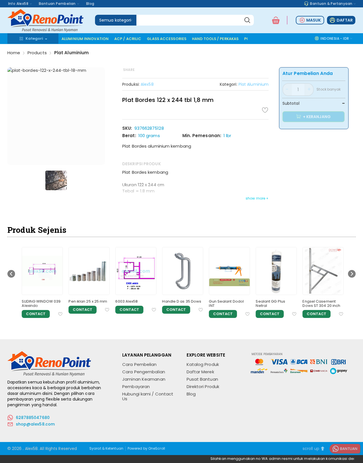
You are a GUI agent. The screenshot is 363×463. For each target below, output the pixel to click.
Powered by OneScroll (146, 448)
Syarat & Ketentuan (106, 448)
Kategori (34, 38)
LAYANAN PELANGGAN (146, 355)
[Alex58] (46, 30)
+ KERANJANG (316, 117)
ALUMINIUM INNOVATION (85, 38)
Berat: (129, 136)
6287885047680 (33, 417)
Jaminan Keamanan (143, 379)
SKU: (127, 128)
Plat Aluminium (71, 53)
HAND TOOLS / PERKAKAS (215, 38)
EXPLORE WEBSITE (206, 355)
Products (37, 53)
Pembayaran (136, 386)
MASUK (313, 20)
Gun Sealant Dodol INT (225, 303)
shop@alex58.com (35, 424)
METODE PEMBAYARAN (267, 354)
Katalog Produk (203, 364)
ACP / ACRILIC (127, 38)
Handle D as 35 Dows (180, 301)
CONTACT (34, 313)
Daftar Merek (200, 372)
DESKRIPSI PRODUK (141, 163)
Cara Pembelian (139, 364)
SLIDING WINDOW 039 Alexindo (39, 303)
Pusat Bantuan (202, 379)
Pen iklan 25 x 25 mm (86, 301)
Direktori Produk (203, 386)
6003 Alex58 (125, 301)
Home (13, 53)
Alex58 (147, 84)
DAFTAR (345, 20)
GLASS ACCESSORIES (166, 38)
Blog (90, 3)
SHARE (129, 69)
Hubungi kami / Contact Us (147, 396)
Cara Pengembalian (143, 372)
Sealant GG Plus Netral (269, 303)
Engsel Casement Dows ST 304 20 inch (320, 303)
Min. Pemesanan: (201, 136)
